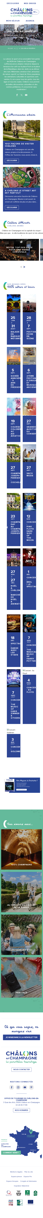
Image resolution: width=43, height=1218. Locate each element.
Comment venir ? (11, 1153)
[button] (23, 11)
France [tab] (4, 1140)
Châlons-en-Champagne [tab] (6, 1145)
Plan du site (28, 1172)
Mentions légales (16, 1172)
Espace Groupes (12, 1181)
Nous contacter (21, 1069)
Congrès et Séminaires (28, 1181)
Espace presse (16, 1176)
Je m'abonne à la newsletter (21, 1037)
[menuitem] (13, 3)
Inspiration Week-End (21, 1186)
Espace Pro (28, 1176)
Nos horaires (21, 1110)
